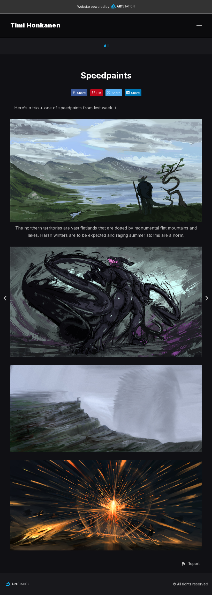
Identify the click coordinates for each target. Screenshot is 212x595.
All (106, 46)
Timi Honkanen (35, 25)
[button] (190, 563)
